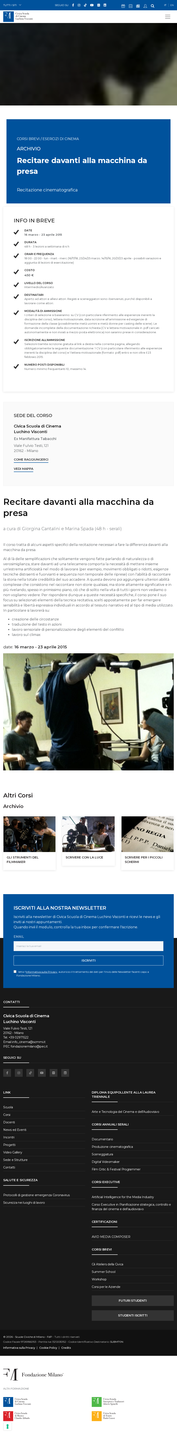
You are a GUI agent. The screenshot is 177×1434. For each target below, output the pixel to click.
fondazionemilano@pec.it (29, 1046)
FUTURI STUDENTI (133, 1301)
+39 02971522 (18, 1037)
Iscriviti (89, 960)
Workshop (99, 1279)
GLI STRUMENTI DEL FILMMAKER (23, 859)
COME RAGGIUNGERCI (31, 459)
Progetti (9, 1145)
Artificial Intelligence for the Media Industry (123, 1197)
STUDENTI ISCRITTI (132, 1315)
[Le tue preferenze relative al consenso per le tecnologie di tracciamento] (7, 1426)
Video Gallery (12, 1152)
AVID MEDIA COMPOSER (111, 1237)
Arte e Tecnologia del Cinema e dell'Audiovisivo (125, 1112)
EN (172, 5)
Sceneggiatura (102, 1154)
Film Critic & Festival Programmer (116, 1169)
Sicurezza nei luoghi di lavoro (24, 1203)
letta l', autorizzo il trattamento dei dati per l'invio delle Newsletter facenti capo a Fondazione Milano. (82, 973)
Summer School (103, 1272)
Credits (66, 1348)
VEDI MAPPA (23, 469)
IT (165, 5)
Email (19, 937)
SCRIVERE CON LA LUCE (84, 857)
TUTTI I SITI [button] (10, 5)
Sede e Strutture (15, 1160)
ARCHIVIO (29, 149)
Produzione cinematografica (112, 1147)
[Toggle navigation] (168, 16)
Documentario (102, 1139)
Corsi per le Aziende (106, 1287)
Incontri (8, 1137)
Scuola (8, 1107)
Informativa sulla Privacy (41, 971)
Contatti (9, 1167)
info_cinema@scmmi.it (28, 1042)
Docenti (9, 1122)
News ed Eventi (14, 1130)
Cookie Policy (48, 1348)
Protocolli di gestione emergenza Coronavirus (36, 1195)
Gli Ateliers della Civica (107, 1264)
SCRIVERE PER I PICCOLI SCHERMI (144, 859)
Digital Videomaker (106, 1162)
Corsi (6, 1115)
